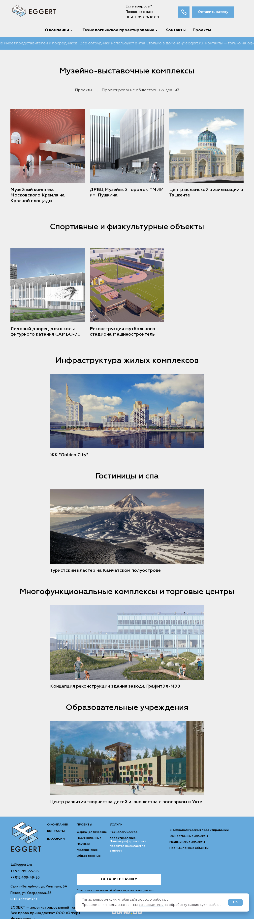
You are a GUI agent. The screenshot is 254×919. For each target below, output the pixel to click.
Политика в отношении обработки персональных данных (115, 890)
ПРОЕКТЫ (84, 824)
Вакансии (56, 838)
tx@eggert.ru (21, 864)
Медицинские (87, 850)
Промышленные (89, 838)
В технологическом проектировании (199, 830)
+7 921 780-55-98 (24, 871)
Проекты (83, 90)
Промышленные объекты (189, 848)
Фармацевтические (92, 832)
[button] (213, 12)
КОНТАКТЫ (56, 831)
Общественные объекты (188, 836)
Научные (83, 844)
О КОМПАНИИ (57, 824)
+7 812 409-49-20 (25, 877)
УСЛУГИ (116, 824)
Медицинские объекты (187, 842)
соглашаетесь (151, 905)
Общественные (89, 856)
